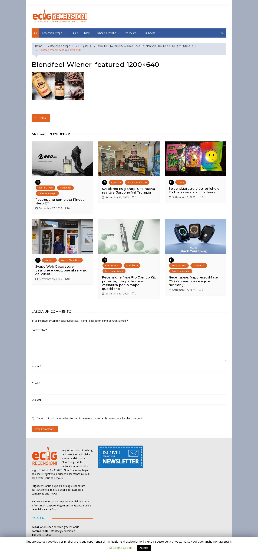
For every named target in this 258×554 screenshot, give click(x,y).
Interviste (130, 33)
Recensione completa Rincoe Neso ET (60, 201)
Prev (43, 118)
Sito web (37, 400)
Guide (74, 33)
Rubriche (150, 33)
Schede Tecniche (106, 33)
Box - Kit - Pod (45, 187)
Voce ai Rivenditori (137, 182)
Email (36, 383)
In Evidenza (65, 187)
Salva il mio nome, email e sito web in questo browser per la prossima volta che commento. (90, 418)
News (87, 33)
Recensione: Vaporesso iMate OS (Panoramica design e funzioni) (193, 281)
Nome (36, 366)
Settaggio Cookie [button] (120, 548)
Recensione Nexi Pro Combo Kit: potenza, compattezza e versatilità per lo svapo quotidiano (129, 283)
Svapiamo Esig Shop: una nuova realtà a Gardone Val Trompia (128, 191)
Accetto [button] (144, 547)
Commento (39, 330)
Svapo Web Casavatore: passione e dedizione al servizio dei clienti (61, 270)
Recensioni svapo (52, 33)
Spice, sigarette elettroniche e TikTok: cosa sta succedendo (194, 190)
